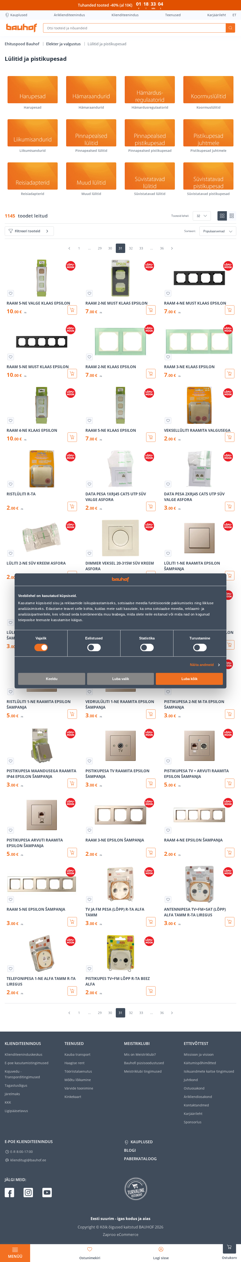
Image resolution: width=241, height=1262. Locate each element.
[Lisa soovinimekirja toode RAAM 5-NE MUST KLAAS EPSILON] (10, 357)
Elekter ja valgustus (64, 43)
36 (162, 248)
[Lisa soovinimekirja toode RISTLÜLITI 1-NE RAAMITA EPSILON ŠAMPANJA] (10, 691)
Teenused (173, 15)
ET (234, 15)
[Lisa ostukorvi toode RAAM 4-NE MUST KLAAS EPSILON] (229, 310)
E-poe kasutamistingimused (26, 1063)
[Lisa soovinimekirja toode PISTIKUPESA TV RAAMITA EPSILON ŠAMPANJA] (89, 761)
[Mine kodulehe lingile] (21, 28)
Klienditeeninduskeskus (23, 1054)
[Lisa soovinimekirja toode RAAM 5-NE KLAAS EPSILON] (89, 420)
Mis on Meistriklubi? (140, 1054)
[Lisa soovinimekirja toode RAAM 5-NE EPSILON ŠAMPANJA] (10, 899)
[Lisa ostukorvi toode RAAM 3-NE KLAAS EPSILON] (229, 373)
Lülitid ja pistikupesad (107, 43)
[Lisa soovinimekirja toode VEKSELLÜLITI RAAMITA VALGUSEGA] (168, 420)
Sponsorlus (192, 1122)
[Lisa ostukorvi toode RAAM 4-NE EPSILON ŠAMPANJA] (229, 852)
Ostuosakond (194, 1088)
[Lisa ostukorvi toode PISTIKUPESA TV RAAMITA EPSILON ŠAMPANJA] (151, 783)
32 (131, 248)
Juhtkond (191, 1080)
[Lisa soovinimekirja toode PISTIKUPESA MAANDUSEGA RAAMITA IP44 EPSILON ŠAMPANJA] (10, 761)
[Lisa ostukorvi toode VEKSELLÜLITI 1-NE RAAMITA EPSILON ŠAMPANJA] (229, 645)
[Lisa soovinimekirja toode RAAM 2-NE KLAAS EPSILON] (89, 357)
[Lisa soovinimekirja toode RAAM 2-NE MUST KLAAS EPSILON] (89, 293)
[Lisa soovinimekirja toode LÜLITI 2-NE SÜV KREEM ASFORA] (10, 553)
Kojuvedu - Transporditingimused (22, 1074)
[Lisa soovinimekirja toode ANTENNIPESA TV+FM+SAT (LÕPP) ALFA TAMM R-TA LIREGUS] (168, 899)
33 (141, 248)
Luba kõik (189, 679)
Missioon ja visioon (199, 1054)
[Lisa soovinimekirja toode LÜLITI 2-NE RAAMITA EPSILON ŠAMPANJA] (10, 622)
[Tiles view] (222, 216)
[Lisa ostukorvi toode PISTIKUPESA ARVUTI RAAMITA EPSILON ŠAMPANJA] (72, 852)
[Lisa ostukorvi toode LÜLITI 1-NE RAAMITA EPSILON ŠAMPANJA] (229, 575)
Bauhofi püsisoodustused (144, 1063)
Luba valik (120, 679)
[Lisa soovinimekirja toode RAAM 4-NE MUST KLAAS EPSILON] (168, 293)
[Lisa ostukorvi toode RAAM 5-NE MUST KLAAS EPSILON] (72, 373)
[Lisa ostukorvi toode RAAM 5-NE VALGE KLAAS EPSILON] (72, 310)
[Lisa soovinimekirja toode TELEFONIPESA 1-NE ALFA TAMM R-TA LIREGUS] (10, 968)
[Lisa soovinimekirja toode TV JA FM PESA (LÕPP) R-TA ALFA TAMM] (89, 899)
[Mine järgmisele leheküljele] (172, 248)
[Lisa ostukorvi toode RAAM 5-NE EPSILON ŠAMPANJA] (72, 921)
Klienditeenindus (125, 15)
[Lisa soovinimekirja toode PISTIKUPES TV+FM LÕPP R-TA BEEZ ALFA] (89, 968)
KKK (8, 1102)
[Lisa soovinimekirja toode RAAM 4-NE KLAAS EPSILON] (10, 420)
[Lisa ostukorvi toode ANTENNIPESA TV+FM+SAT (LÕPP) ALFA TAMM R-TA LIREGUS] (229, 921)
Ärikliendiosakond (198, 1096)
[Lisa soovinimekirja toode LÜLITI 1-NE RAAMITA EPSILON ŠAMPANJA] (168, 553)
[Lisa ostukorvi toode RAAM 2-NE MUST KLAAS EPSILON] (151, 310)
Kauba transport (77, 1054)
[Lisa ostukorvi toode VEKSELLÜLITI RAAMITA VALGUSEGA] (229, 437)
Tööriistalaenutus (78, 1071)
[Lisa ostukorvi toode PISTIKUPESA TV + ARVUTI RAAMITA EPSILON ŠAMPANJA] (229, 783)
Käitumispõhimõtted (200, 1063)
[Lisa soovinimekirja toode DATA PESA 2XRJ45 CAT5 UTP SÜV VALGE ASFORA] (168, 484)
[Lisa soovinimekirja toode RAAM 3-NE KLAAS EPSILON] (168, 357)
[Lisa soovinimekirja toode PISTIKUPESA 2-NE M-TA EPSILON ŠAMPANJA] (168, 691)
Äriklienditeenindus (69, 15)
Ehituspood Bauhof (22, 43)
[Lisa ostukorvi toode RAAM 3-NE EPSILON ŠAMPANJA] (151, 852)
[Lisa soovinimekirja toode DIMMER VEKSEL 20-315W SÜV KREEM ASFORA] (89, 553)
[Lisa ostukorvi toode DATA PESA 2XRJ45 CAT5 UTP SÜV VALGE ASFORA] (229, 506)
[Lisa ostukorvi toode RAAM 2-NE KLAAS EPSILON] (151, 373)
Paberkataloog (140, 1158)
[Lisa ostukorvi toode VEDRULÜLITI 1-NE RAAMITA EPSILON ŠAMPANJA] (151, 714)
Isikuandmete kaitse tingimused (209, 1071)
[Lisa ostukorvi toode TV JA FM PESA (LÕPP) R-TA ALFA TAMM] (151, 921)
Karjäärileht (216, 15)
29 (100, 248)
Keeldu (51, 679)
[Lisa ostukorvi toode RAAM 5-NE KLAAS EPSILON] (151, 437)
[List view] (231, 216)
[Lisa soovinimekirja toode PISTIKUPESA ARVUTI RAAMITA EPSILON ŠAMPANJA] (10, 830)
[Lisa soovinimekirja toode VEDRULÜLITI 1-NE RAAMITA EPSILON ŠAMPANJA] (89, 691)
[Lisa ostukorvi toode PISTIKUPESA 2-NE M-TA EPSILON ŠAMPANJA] (229, 714)
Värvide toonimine (78, 1088)
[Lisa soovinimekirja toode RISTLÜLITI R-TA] (10, 484)
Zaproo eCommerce (120, 1234)
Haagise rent (74, 1063)
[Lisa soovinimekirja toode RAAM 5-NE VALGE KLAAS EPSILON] (10, 293)
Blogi (130, 1150)
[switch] (94, 647)
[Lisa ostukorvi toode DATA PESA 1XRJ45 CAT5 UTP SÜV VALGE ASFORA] (151, 506)
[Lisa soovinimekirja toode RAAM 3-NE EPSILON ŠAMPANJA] (89, 830)
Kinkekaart (72, 1096)
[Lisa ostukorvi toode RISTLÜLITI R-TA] (72, 506)
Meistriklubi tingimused (143, 1071)
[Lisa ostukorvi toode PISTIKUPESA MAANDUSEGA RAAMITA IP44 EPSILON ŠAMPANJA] (72, 783)
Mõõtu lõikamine (77, 1080)
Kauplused (18, 15)
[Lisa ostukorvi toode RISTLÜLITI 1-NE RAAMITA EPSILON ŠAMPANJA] (72, 714)
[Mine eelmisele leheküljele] (69, 248)
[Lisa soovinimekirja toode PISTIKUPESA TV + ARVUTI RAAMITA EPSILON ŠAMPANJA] (168, 761)
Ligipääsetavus (16, 1111)
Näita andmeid (202, 665)
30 (110, 248)
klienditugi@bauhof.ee (28, 1160)
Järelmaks (12, 1094)
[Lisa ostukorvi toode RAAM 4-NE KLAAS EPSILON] (72, 437)
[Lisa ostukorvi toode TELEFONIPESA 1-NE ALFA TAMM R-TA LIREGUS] (72, 991)
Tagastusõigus (16, 1085)
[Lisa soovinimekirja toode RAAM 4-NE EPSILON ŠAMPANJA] (168, 830)
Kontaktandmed (196, 1105)
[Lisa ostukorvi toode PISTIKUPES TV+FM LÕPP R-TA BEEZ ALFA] (151, 991)
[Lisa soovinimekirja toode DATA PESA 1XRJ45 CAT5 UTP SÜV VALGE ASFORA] (89, 484)
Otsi (230, 28)
